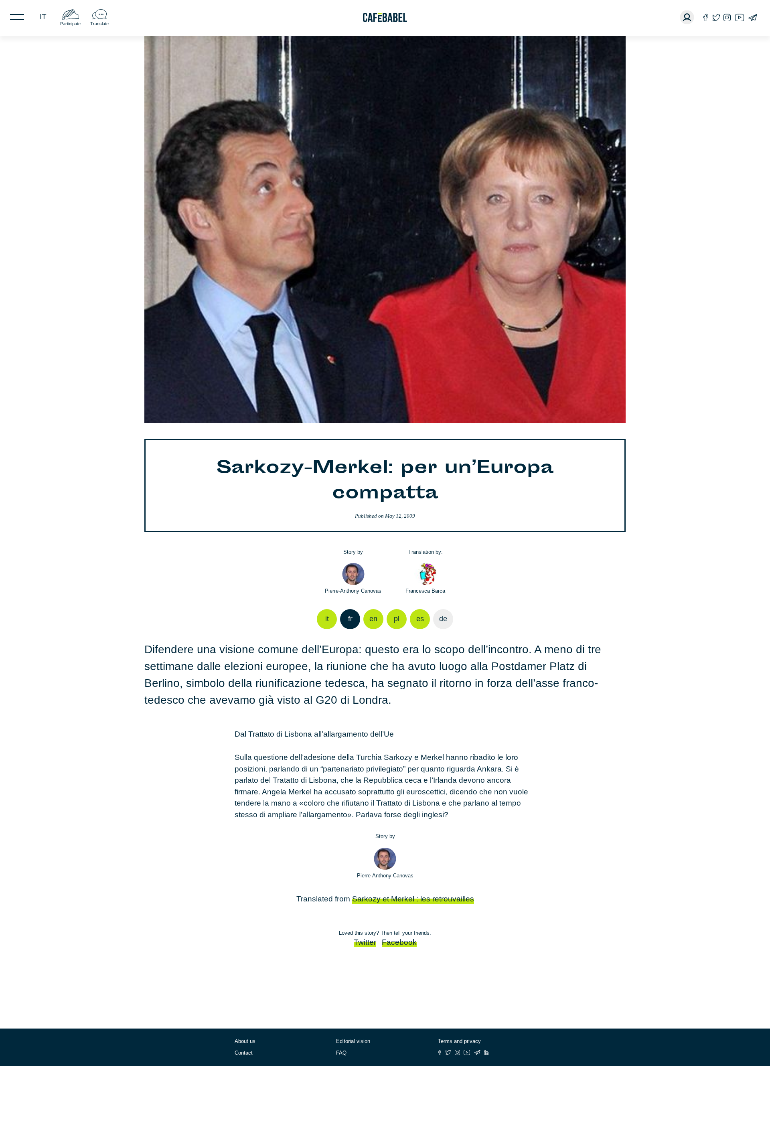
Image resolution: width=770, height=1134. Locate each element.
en (373, 619)
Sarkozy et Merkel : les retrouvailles (413, 899)
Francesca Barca (425, 591)
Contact (244, 1053)
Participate (70, 23)
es (420, 619)
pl (396, 619)
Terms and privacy (459, 1041)
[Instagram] (727, 17)
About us (245, 1041)
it (43, 16)
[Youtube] (739, 17)
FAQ (341, 1053)
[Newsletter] (752, 17)
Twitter (365, 942)
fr (350, 619)
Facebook (399, 942)
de (443, 619)
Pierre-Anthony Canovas (353, 591)
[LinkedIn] (486, 1052)
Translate (99, 23)
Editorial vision (353, 1041)
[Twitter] (716, 17)
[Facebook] (705, 17)
